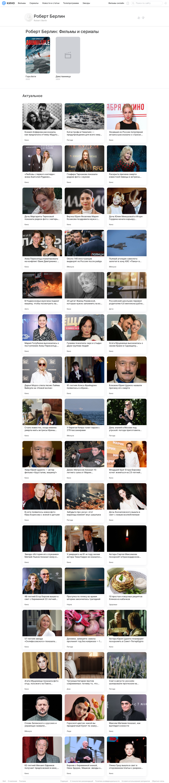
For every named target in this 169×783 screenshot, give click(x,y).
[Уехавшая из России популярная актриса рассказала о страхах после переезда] (127, 123)
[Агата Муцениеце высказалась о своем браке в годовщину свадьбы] (127, 334)
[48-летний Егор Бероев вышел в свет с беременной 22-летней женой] (42, 587)
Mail (4, 781)
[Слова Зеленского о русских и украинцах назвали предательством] (42, 714)
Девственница (63, 76)
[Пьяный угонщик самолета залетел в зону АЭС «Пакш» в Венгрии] (127, 249)
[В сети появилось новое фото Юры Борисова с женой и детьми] (42, 503)
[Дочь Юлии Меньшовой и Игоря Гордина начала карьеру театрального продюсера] (127, 207)
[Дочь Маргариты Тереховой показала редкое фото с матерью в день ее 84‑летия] (42, 207)
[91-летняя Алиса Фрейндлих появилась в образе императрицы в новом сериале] (84, 376)
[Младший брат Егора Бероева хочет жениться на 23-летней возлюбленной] (127, 461)
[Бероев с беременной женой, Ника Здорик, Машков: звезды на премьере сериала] (84, 756)
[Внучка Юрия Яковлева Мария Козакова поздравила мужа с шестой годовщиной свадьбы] (84, 207)
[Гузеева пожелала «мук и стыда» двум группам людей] (84, 334)
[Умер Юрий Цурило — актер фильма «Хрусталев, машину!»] (42, 461)
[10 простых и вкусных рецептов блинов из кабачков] (127, 587)
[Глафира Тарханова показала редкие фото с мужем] (84, 165)
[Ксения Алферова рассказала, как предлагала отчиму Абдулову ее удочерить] (42, 123)
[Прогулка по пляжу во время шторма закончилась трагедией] (84, 587)
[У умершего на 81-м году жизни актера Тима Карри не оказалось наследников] (84, 545)
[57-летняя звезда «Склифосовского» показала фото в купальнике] (42, 629)
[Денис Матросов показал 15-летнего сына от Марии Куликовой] (84, 461)
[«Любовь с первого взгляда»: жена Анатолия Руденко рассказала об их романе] (42, 165)
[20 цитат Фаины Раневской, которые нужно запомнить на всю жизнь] (84, 292)
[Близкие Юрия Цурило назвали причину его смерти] (127, 376)
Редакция (64, 781)
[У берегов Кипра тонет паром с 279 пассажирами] (84, 418)
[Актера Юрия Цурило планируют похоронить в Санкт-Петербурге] (127, 629)
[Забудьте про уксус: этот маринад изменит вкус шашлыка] (84, 503)
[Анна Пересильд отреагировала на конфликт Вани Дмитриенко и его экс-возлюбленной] (42, 249)
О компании (12, 781)
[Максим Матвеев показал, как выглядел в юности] (127, 714)
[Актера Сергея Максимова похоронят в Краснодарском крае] (127, 545)
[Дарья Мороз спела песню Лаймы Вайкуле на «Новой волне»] (42, 376)
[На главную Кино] (10, 3)
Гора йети (31, 76)
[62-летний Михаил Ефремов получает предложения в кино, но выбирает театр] (42, 756)
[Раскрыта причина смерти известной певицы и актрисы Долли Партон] (127, 165)
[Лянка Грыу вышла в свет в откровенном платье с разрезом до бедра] (127, 756)
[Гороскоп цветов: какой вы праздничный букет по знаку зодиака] (84, 714)
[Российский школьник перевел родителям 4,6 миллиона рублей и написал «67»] (127, 292)
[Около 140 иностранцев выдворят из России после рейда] (84, 249)
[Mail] (4, 3)
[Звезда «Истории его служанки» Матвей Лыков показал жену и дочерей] (42, 545)
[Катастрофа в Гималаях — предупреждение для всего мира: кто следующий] (84, 123)
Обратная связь (158, 781)
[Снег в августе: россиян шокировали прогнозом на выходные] (127, 672)
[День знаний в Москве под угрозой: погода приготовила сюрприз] (127, 418)
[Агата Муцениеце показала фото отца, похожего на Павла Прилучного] (42, 672)
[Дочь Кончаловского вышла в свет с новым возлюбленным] (127, 503)
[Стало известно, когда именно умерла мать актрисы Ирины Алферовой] (42, 418)
